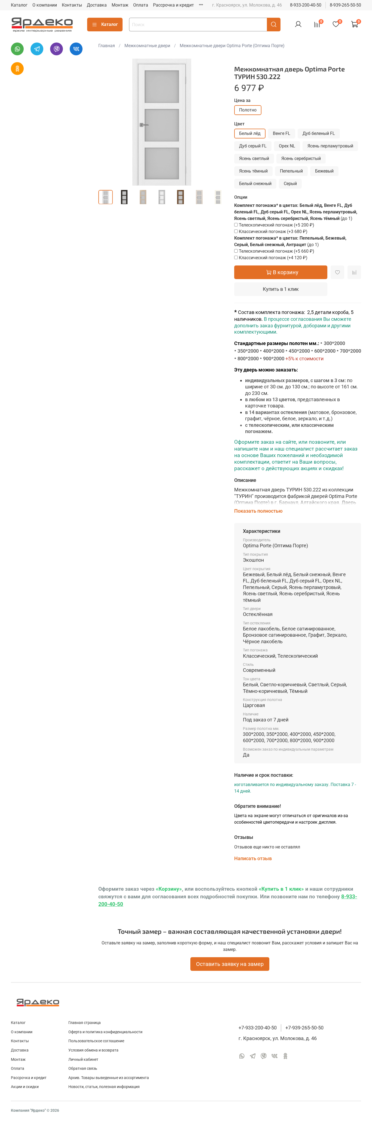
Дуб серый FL (253, 146)
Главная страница (84, 1022)
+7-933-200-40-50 (258, 1028)
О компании (44, 5)
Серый (290, 183)
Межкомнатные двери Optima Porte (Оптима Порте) (232, 45)
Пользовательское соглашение (96, 1041)
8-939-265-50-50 (345, 5)
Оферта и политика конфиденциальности (105, 1032)
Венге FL (281, 133)
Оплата (140, 5)
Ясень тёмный (253, 171)
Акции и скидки (25, 1086)
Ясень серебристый (301, 158)
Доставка (97, 5)
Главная (106, 45)
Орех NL (287, 146)
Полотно (248, 110)
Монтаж (120, 5)
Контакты (72, 5)
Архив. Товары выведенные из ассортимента (108, 1077)
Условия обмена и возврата (93, 1050)
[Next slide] (216, 122)
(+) (276, 225)
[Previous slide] (107, 122)
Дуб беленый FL (319, 133)
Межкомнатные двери (147, 45)
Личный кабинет (83, 1059)
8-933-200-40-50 (305, 5)
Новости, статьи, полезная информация (104, 1086)
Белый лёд (250, 133)
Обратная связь (82, 1068)
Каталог (19, 5)
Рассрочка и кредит (173, 5)
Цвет (239, 123)
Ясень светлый (254, 158)
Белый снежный (255, 183)
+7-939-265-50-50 (304, 1028)
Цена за (242, 100)
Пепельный (291, 171)
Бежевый (324, 171)
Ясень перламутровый (330, 146)
